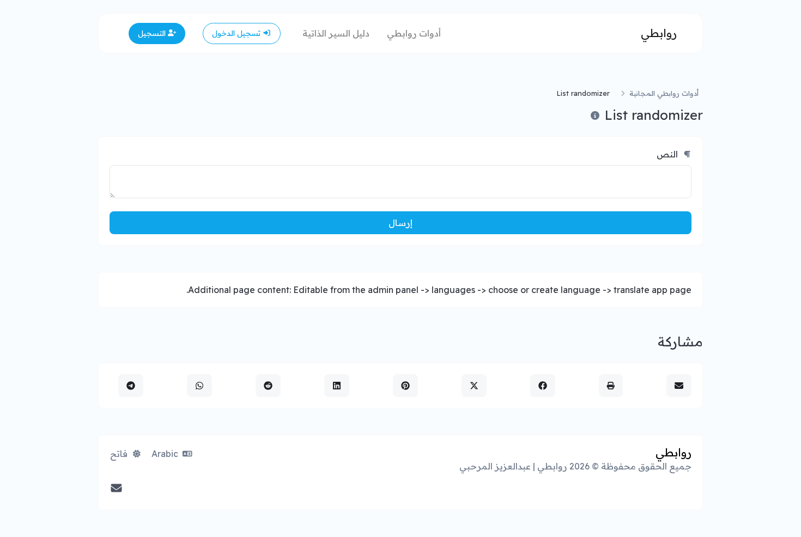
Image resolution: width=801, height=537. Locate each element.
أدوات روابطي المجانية (664, 93)
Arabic (165, 453)
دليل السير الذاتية (335, 33)
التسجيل (153, 33)
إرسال (400, 222)
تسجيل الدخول (237, 33)
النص (668, 154)
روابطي (659, 33)
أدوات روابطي (414, 33)
